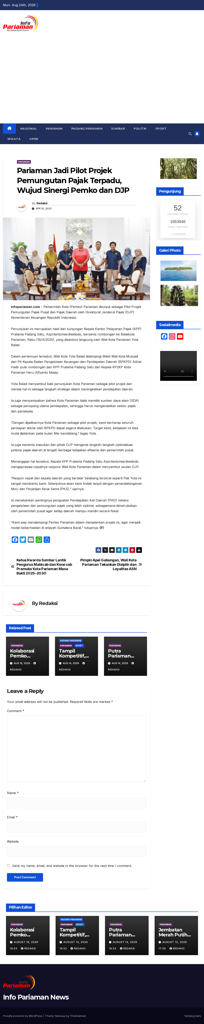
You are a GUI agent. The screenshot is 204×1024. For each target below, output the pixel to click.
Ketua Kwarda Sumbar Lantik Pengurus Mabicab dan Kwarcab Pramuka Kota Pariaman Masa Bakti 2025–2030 (44, 566)
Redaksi (41, 203)
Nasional (28, 128)
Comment (15, 711)
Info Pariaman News (18, 45)
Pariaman (54, 128)
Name (13, 793)
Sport (161, 128)
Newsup (60, 1015)
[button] (190, 134)
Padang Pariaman (87, 128)
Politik (140, 128)
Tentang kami (192, 1015)
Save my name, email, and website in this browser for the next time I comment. (72, 866)
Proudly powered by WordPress (23, 1015)
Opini (33, 139)
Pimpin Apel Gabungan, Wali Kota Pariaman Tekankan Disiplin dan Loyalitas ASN (108, 564)
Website (13, 841)
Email (12, 817)
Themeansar (78, 1015)
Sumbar (118, 128)
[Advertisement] (102, 93)
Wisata (14, 139)
